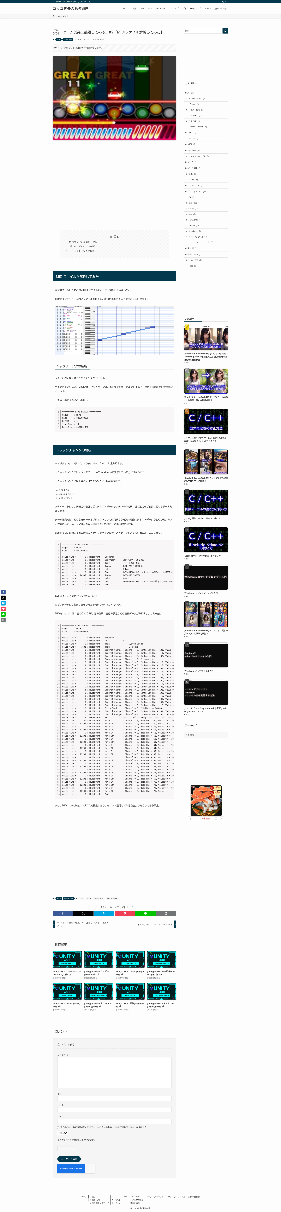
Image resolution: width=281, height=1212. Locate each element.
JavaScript (195, 220)
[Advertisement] (114, 184)
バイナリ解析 (112, 898)
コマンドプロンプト (199, 156)
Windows (193, 150)
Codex (194, 104)
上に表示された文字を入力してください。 (76, 1140)
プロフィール (179, 1197)
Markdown (195, 231)
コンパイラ (195, 260)
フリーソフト (195, 185)
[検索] (226, 1)
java (192, 214)
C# (191, 197)
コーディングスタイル (200, 237)
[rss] (223, 1)
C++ (81, 898)
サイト (60, 1116)
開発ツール (194, 254)
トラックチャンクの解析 (82, 251)
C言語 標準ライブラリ (99, 1203)
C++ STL (116, 1203)
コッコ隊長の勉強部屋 (70, 8)
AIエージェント (197, 98)
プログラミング (196, 191)
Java (125, 1197)
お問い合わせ (194, 1197)
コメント (62, 1055)
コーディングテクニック (201, 242)
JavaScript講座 (137, 1200)
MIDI (58, 39)
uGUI (194, 180)
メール (60, 1105)
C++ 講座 (116, 1200)
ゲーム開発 (68, 39)
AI (190, 93)
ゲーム (192, 162)
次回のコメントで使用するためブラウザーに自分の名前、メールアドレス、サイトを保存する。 (104, 1127)
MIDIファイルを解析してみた (84, 242)
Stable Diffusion (198, 127)
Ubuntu (193, 138)
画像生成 (194, 121)
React (194, 225)
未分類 (192, 248)
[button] (63, 913)
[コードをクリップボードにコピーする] (170, 413)
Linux (191, 132)
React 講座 (135, 1203)
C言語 (193, 208)
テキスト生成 (196, 110)
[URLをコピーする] (166, 913)
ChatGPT (195, 115)
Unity (192, 174)
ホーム (84, 1197)
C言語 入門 (95, 1200)
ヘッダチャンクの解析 (84, 246)
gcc (193, 266)
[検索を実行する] (225, 31)
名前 (59, 1093)
